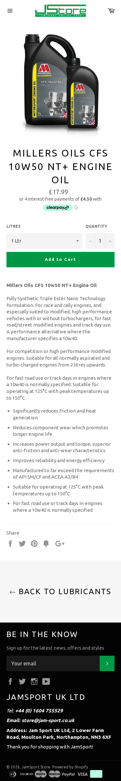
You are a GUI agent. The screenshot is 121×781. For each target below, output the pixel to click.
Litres (13, 226)
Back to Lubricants (64, 591)
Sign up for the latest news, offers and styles (55, 648)
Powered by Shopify (70, 767)
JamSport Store (36, 767)
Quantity (96, 226)
